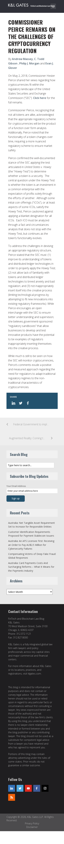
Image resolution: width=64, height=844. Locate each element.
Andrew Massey (22, 59)
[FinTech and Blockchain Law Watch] (33, 4)
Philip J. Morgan (29, 63)
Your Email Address (16, 486)
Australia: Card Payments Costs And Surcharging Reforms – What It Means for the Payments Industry (31, 566)
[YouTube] (28, 788)
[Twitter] (20, 788)
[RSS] (11, 797)
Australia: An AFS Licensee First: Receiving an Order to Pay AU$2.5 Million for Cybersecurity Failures (31, 544)
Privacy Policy (32, 823)
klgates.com (34, 673)
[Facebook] (36, 788)
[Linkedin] (11, 788)
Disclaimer (32, 827)
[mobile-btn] (53, 6)
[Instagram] (45, 788)
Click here (39, 98)
